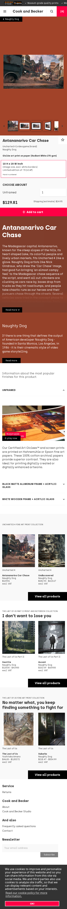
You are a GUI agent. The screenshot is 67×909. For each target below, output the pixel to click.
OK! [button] (32, 903)
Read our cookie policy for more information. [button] (26, 894)
